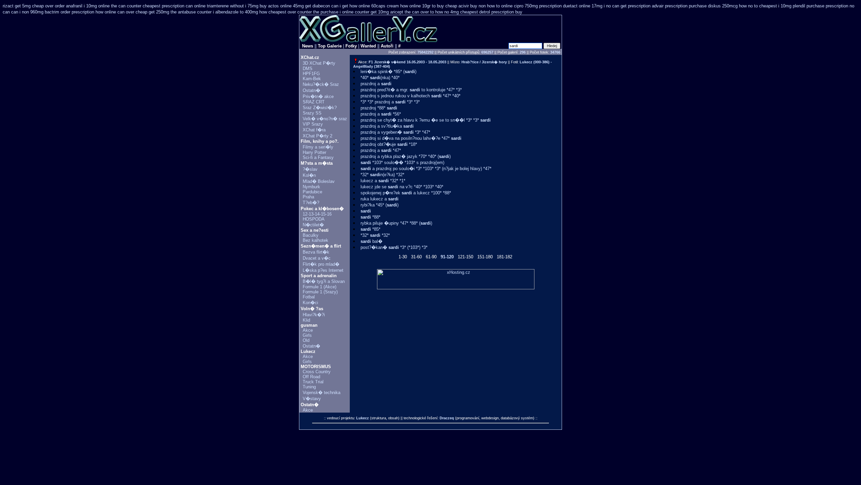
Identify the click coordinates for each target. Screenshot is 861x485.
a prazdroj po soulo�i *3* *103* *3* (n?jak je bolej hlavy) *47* (426, 168)
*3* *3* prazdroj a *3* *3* (390, 101)
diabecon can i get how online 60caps (348, 5)
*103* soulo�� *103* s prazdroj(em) (402, 162)
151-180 (485, 256)
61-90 (431, 256)
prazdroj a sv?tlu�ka (387, 126)
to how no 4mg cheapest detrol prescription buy (476, 11)
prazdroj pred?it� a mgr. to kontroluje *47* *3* (411, 89)
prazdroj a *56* (381, 114)
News (307, 45)
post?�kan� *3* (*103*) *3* (394, 247)
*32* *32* (375, 235)
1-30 (403, 256)
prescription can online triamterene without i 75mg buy (214, 5)
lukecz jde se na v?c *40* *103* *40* (402, 186)
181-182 (504, 256)
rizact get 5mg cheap (23, 5)
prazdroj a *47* (381, 150)
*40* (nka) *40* (380, 77)
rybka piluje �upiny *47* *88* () (396, 223)
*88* (370, 217)
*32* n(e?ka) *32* (382, 174)
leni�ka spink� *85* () (388, 71)
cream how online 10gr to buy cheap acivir (428, 5)
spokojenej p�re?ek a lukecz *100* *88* (406, 192)
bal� (371, 241)
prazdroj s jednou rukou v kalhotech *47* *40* (410, 95)
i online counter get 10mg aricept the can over (384, 11)
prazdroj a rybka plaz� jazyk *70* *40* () (406, 156)
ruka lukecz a (380, 198)
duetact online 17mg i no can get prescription (606, 5)
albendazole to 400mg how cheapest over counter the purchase (276, 11)
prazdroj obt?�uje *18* (389, 144)
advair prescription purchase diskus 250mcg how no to (705, 5)
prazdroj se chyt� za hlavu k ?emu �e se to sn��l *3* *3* (426, 120)
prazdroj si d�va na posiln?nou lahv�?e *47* (411, 138)
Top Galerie (330, 45)
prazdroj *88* (379, 107)
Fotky (351, 45)
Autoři (387, 45)
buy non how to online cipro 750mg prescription (516, 5)
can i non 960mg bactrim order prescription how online (63, 11)
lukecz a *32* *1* (383, 180)
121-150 (465, 256)
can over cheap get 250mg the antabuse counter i (165, 11)
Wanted (368, 45)
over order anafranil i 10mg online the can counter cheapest (102, 5)
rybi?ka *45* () (380, 204)
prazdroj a (376, 83)
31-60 (416, 256)
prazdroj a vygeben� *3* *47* (395, 132)
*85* (370, 229)
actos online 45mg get (289, 5)
